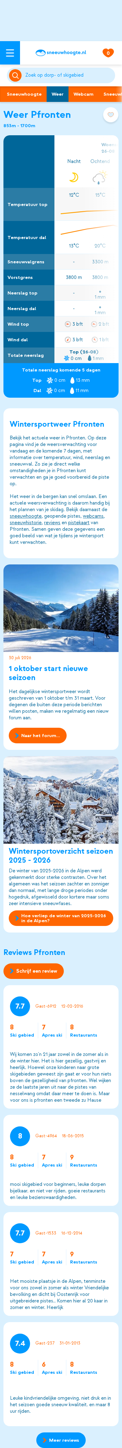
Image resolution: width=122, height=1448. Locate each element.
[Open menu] (10, 53)
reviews (52, 523)
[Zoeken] (69, 75)
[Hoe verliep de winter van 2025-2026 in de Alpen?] (60, 800)
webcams (93, 516)
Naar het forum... (40, 735)
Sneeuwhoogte (24, 94)
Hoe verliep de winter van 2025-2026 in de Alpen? (63, 918)
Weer (58, 94)
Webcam (84, 94)
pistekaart (78, 523)
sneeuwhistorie (26, 523)
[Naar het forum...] (60, 608)
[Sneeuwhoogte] (61, 53)
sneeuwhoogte (26, 516)
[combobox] (69, 75)
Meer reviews (64, 1440)
